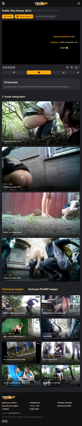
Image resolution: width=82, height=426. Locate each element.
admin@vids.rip (14, 413)
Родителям (34, 409)
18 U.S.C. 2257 (34, 406)
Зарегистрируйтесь (62, 36)
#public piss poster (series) (45, 16)
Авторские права (64, 406)
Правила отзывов (64, 403)
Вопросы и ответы (9, 403)
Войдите (54, 42)
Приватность (35, 403)
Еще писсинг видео (10, 406)
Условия (5, 409)
